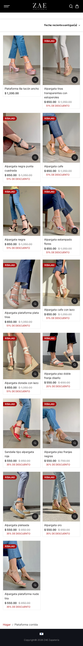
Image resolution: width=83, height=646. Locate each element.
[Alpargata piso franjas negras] (61, 423)
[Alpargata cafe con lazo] (61, 283)
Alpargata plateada (17, 525)
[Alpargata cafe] (61, 137)
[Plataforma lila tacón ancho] (21, 60)
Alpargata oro (53, 525)
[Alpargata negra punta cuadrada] (21, 137)
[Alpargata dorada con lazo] (21, 356)
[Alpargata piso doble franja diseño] (61, 351)
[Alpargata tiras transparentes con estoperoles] (61, 60)
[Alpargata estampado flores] (61, 211)
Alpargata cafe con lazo (59, 309)
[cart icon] (77, 6)
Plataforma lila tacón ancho (22, 88)
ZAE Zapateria (51, 639)
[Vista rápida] (35, 80)
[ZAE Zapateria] (39, 6)
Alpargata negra (15, 239)
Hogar (7, 624)
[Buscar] (71, 6)
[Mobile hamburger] (7, 6)
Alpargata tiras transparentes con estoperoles (55, 93)
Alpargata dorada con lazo (21, 382)
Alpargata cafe (53, 166)
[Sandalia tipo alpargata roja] (21, 423)
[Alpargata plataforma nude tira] (21, 565)
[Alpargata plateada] (21, 496)
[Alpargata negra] (21, 211)
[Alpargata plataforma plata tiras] (21, 284)
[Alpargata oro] (61, 496)
